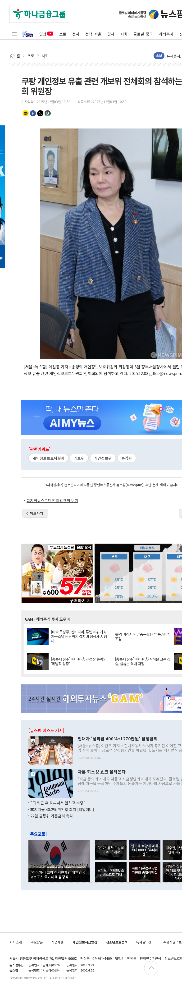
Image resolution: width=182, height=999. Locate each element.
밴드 (48, 113)
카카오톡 (26, 113)
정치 (75, 34)
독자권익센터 (145, 941)
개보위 (79, 458)
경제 (110, 34)
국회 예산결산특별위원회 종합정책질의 (144, 872)
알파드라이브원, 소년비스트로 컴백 (110, 872)
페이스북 (33, 113)
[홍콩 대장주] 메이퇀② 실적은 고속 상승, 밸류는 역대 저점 (142, 661)
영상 (42, 34)
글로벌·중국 (143, 34)
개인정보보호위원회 (48, 458)
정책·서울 (93, 34)
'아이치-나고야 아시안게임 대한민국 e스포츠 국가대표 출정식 (58, 874)
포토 (62, 34)
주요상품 (37, 941)
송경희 (126, 458)
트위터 (40, 113)
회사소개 (15, 941)
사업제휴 (57, 941)
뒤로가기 (36, 513)
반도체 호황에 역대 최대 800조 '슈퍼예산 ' (144, 850)
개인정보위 (103, 458)
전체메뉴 (14, 33)
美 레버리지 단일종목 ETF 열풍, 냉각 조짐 (142, 636)
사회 (123, 34)
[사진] (50, 750)
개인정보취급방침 (85, 941)
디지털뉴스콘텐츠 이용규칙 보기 (52, 500)
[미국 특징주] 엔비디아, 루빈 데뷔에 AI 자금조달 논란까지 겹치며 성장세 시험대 (79, 636)
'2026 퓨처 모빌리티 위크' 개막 (111, 849)
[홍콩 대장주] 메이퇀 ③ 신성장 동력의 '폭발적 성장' (78, 661)
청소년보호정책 (116, 941)
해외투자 (166, 34)
